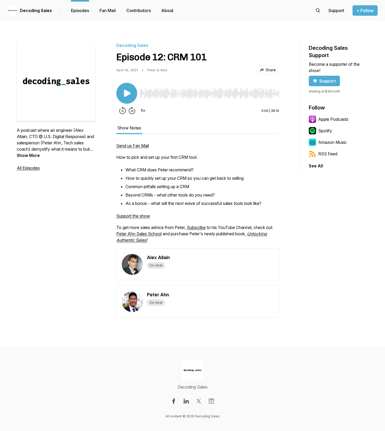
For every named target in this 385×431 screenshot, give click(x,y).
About (167, 10)
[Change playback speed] (143, 110)
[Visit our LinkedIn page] (186, 401)
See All (316, 165)
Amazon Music (332, 142)
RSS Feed (327, 153)
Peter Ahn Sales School (139, 233)
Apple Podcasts (333, 119)
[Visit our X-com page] (198, 401)
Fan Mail (108, 10)
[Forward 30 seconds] (132, 110)
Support (327, 81)
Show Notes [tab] (129, 127)
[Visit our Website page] (211, 401)
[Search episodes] (318, 10)
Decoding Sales (36, 10)
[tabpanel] (197, 195)
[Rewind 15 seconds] (122, 110)
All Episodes (28, 168)
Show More (28, 155)
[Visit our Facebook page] (173, 401)
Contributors (138, 10)
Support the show (133, 216)
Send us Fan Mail (132, 145)
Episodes (80, 10)
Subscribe (196, 227)
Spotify (325, 130)
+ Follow (365, 10)
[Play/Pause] (126, 93)
